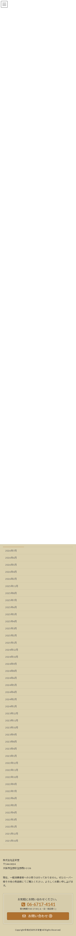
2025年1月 (11, 642)
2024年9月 (11, 663)
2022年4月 (11, 812)
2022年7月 (11, 791)
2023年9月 (11, 734)
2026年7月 (11, 550)
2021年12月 (11, 833)
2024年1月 (11, 706)
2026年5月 (11, 564)
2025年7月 (11, 600)
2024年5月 (11, 685)
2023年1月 (11, 755)
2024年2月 (11, 699)
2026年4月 (11, 572)
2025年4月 (11, 621)
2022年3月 (11, 819)
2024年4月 (11, 692)
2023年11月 (11, 720)
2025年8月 (11, 593)
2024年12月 (11, 649)
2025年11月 (11, 586)
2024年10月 (11, 656)
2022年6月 (11, 798)
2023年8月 (11, 741)
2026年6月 (11, 557)
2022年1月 (11, 826)
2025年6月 (11, 607)
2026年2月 (11, 579)
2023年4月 (11, 748)
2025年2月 (11, 635)
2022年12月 (11, 762)
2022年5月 (11, 805)
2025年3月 (11, 628)
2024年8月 (11, 671)
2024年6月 (11, 678)
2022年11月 (11, 770)
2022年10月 (11, 777)
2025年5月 (11, 614)
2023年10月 (11, 727)
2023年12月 (11, 713)
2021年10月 (11, 840)
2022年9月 (11, 784)
